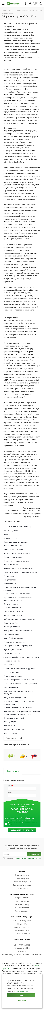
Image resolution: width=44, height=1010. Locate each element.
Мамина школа (9, 665)
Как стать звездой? (11, 672)
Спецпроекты (22, 924)
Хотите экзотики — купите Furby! (17, 594)
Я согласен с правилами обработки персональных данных (22, 823)
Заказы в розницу (22, 904)
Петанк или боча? (11, 565)
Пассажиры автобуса (12, 627)
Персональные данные (22, 882)
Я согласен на (23, 858)
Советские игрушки (11, 634)
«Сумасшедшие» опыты (13, 649)
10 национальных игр (12, 661)
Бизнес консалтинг (22, 934)
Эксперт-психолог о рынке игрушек (18, 708)
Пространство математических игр (18, 630)
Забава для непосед (12, 653)
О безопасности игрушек (13, 549)
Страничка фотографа (13, 557)
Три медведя (9, 576)
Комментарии (13, 771)
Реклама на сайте (22, 930)
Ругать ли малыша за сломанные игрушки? (20, 572)
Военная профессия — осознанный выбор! (21, 680)
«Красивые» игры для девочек (15, 542)
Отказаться (21, 1001)
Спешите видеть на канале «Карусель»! (19, 668)
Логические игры (10, 583)
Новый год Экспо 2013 (12, 725)
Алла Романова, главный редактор (17, 527)
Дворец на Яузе (10, 722)
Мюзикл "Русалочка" (12, 530)
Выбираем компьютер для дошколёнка (19, 619)
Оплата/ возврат (22, 908)
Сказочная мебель (11, 623)
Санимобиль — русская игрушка (16, 561)
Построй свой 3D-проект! (14, 615)
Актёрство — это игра (12, 538)
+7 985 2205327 (24, 945)
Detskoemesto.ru (10, 733)
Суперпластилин (10, 580)
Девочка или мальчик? (12, 546)
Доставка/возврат (22, 911)
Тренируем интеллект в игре (15, 642)
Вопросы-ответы (22, 898)
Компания (22, 871)
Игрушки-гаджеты (11, 604)
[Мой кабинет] (30, 4)
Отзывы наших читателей (14, 718)
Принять (21, 995)
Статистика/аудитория (22, 885)
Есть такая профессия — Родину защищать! (21, 683)
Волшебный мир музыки (13, 638)
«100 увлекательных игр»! (14, 611)
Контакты (22, 951)
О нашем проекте (22, 875)
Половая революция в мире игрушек (18, 568)
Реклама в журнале (22, 927)
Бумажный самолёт (11, 687)
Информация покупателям (22, 894)
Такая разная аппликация (14, 676)
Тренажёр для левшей (12, 608)
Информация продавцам (22, 917)
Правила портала (22, 878)
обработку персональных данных (28, 858)
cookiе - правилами (21, 991)
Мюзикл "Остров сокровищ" (15, 729)
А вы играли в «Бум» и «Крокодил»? (18, 646)
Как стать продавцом (22, 920)
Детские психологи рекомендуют (17, 553)
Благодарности (22, 888)
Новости (7, 534)
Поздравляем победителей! (15, 697)
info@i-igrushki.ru (23, 948)
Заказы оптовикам (22, 901)
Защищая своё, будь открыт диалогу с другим (22, 657)
